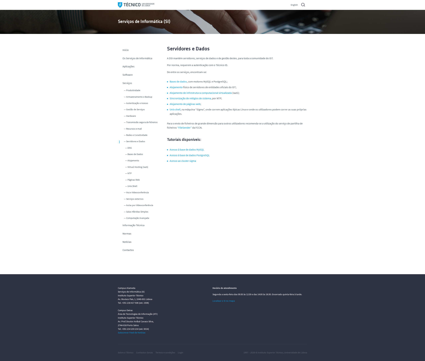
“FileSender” (184, 127)
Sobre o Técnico (125, 352)
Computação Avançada (137, 218)
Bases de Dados (135, 154)
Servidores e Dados (135, 141)
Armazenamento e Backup (139, 96)
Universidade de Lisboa (295, 352)
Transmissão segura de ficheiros (142, 122)
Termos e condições (165, 352)
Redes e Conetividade (136, 135)
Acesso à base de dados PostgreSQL (190, 155)
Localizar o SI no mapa (223, 300)
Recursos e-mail (134, 128)
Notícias (127, 241)
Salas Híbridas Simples (137, 211)
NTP (130, 173)
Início (126, 50)
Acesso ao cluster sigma (183, 160)
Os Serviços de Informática (137, 58)
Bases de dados (178, 81)
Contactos (128, 250)
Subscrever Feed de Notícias (131, 332)
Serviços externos (134, 198)
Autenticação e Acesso (137, 103)
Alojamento (133, 160)
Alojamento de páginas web (185, 104)
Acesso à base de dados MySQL (187, 149)
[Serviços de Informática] (136, 5)
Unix (175, 109)
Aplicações (128, 66)
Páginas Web (134, 179)
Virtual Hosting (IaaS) (138, 166)
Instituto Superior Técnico (270, 352)
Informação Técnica (133, 225)
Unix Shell (132, 186)
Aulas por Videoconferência (139, 205)
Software (128, 74)
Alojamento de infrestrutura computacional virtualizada (201, 92)
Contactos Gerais (144, 352)
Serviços (127, 83)
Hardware (131, 115)
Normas (127, 233)
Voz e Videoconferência (137, 192)
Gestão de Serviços (135, 109)
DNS (130, 147)
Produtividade (133, 90)
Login (180, 352)
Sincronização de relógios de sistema (190, 98)
